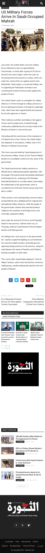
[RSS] (22, 525)
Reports (5, 546)
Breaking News (15, 546)
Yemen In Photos (29, 546)
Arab (17, 542)
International (25, 542)
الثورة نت (40, 546)
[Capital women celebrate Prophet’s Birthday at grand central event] (37, 326)
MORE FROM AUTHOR (11, 317)
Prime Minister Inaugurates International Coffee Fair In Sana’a (33, 302)
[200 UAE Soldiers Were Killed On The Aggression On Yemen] (7, 439)
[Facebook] (16, 525)
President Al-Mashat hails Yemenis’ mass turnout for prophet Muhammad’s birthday (7, 337)
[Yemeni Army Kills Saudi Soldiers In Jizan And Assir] (7, 463)
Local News (5, 8)
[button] (41, 3)
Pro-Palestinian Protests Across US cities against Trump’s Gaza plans (11, 302)
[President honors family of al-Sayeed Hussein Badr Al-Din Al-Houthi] (7, 475)
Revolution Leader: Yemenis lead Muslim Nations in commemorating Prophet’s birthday (22, 337)
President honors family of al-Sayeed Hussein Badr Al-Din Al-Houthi (29, 474)
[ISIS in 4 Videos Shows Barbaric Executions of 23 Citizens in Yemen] (7, 450)
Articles (35, 542)
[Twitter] (28, 525)
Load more (22, 486)
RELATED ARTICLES (10, 313)
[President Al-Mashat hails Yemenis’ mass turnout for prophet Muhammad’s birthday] (8, 326)
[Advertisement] (22, 57)
